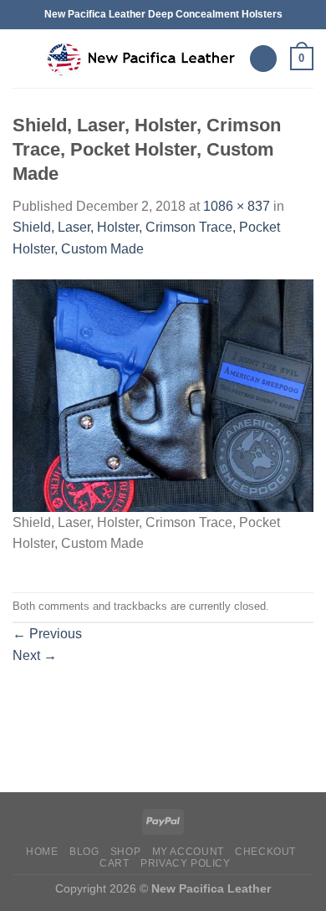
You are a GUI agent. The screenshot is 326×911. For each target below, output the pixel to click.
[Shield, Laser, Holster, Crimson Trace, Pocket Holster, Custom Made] (163, 394)
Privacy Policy (185, 863)
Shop (125, 851)
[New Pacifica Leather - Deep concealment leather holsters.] (140, 58)
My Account (188, 851)
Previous (47, 634)
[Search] (263, 59)
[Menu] (23, 58)
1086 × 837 (236, 206)
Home (42, 851)
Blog (84, 851)
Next (35, 655)
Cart (114, 863)
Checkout (265, 851)
